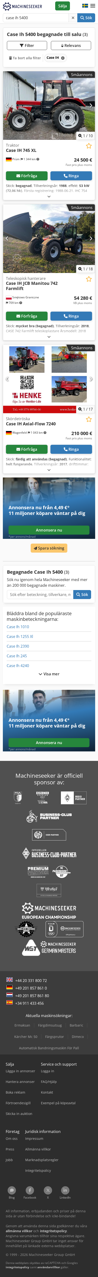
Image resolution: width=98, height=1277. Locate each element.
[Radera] (73, 17)
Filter (29, 45)
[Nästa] (91, 105)
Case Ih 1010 (18, 626)
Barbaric (76, 1025)
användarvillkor (48, 1267)
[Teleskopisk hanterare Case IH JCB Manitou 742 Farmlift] (49, 238)
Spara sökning (50, 548)
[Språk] (85, 5)
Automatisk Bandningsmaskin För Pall (49, 1048)
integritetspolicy (17, 1267)
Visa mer (50, 674)
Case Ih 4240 (18, 665)
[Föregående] (7, 105)
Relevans (72, 45)
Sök (88, 17)
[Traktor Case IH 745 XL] (49, 105)
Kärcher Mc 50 (25, 1036)
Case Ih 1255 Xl (20, 636)
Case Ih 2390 (18, 646)
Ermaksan (22, 1025)
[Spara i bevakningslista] (89, 146)
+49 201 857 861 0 (31, 988)
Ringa (74, 175)
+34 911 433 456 (29, 1003)
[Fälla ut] (49, 196)
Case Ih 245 (17, 656)
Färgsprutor (54, 1036)
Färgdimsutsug (50, 1025)
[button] (92, 5)
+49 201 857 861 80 (32, 995)
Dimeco (78, 1036)
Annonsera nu (49, 530)
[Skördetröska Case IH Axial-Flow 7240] (49, 379)
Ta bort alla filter (26, 58)
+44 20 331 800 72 (31, 980)
